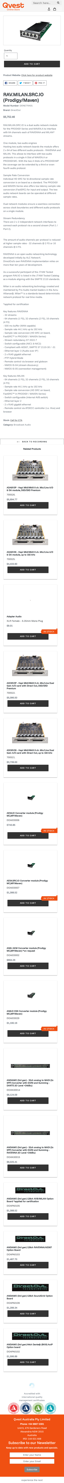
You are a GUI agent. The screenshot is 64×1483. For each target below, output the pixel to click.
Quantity (8, 50)
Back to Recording (34, 441)
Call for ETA (16, 420)
